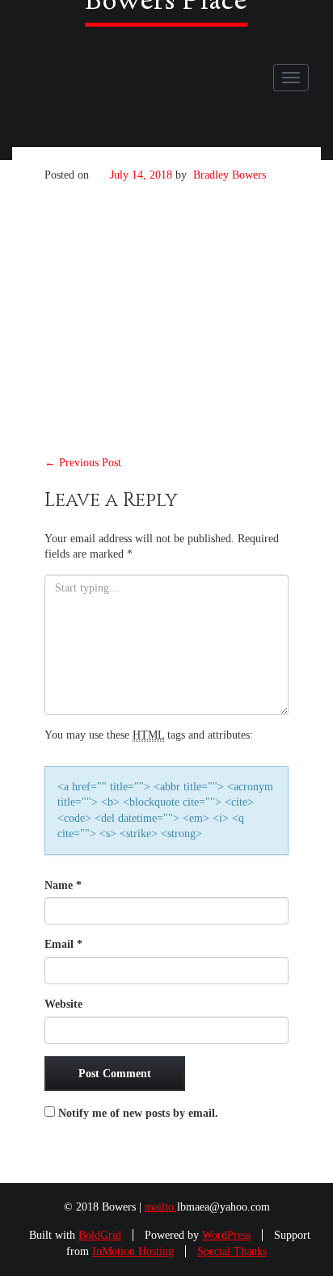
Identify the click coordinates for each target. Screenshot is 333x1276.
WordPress (226, 1235)
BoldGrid (99, 1235)
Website (63, 1004)
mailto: (161, 1207)
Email (63, 944)
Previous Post (82, 463)
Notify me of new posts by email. (138, 1113)
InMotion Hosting (133, 1251)
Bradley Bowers (229, 175)
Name (63, 885)
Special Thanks (232, 1251)
